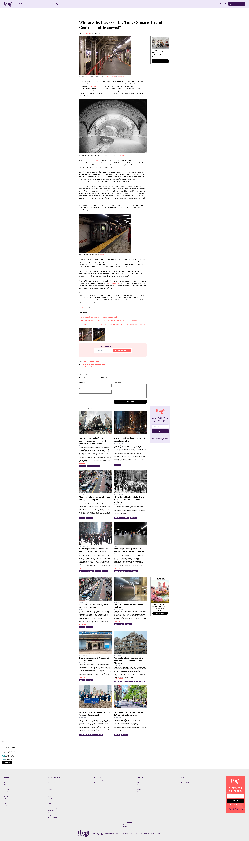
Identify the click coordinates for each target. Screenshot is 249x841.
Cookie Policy (138, 833)
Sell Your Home (140, 794)
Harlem (50, 784)
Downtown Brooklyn (53, 808)
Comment (118, 382)
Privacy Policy (118, 354)
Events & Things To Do (121, 517)
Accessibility (146, 833)
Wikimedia (121, 76)
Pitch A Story (184, 784)
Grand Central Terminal (89, 364)
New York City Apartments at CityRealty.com (127, 824)
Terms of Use (112, 354)
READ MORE (82, 463)
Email (81, 389)
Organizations (140, 784)
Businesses (139, 787)
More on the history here (121, 514)
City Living (86, 361)
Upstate (94, 782)
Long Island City (52, 815)
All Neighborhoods (52, 817)
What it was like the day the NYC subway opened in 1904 (100, 317)
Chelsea (50, 789)
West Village (51, 791)
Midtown (87, 367)
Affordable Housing (8, 805)
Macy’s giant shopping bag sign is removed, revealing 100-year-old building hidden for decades (93, 441)
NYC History (6, 796)
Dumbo (50, 803)
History (92, 361)
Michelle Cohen (119, 443)
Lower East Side (52, 798)
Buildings (139, 789)
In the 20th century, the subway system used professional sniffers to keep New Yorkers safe (113, 324)
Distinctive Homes (20, 4)
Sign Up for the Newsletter (236, 4)
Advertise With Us (185, 782)
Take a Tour (160, 61)
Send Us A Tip (184, 787)
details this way (119, 678)
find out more (118, 462)
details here (82, 515)
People (138, 780)
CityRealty (129, 822)
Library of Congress (120, 155)
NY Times (85, 307)
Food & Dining (119, 624)
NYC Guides (31, 4)
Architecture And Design (122, 571)
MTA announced (114, 283)
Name (82, 382)
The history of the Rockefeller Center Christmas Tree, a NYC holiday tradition (129, 499)
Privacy (131, 833)
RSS (160, 833)
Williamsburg (51, 810)
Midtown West (95, 367)
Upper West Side (52, 780)
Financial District (52, 801)
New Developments (43, 4)
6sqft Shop (6, 787)
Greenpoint (50, 812)
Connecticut (95, 787)
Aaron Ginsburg (84, 553)
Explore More (60, 4)
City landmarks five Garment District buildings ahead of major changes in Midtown (129, 660)
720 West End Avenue (8, 747)
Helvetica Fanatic (111, 76)
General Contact (185, 789)
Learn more (117, 621)
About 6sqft (184, 780)
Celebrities (6, 794)
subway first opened (94, 160)
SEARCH (221, 4)
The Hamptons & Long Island (99, 780)
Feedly (154, 833)
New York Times (97, 86)
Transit (97, 361)
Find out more (83, 568)
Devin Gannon (86, 33)
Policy (98, 571)
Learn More (7, 762)
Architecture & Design (9, 798)
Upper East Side (52, 782)
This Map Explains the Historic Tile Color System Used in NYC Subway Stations (108, 321)
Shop (52, 4)
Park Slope (50, 805)
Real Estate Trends (8, 801)
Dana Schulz (118, 504)
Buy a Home (140, 791)
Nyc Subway (101, 364)
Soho (49, 794)
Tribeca (49, 796)
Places (138, 782)
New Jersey (95, 784)
